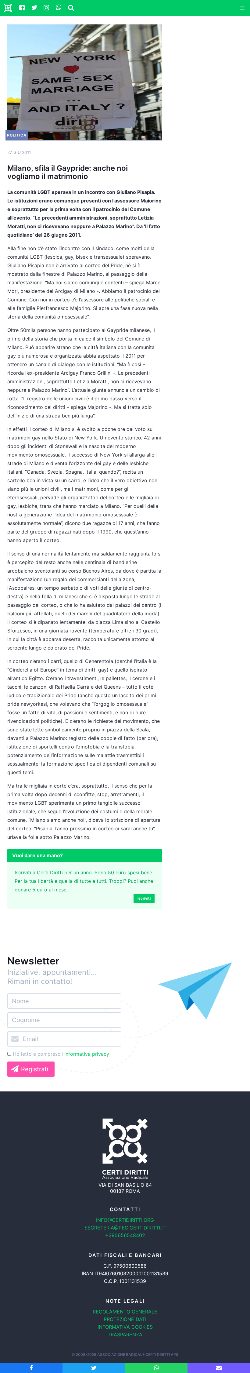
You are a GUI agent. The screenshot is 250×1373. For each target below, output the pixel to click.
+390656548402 (125, 1235)
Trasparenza (125, 1334)
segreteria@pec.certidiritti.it (125, 1228)
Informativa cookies (125, 1327)
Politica (17, 135)
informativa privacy (86, 1054)
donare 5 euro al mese (40, 890)
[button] (242, 8)
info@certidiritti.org (125, 1220)
